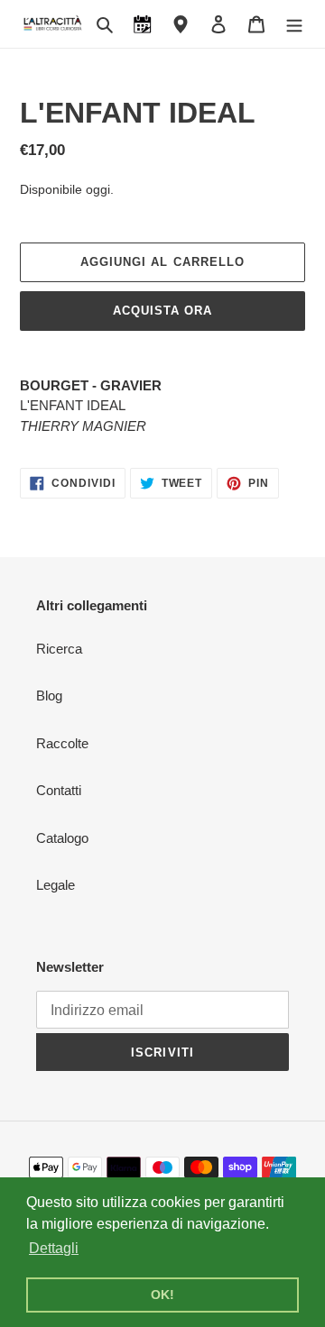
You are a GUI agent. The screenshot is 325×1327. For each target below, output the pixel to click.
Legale (55, 884)
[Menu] (294, 24)
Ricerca (59, 648)
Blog (49, 695)
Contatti (58, 790)
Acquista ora (162, 310)
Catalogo (62, 838)
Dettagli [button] (54, 1248)
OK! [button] (162, 1294)
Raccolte (62, 743)
